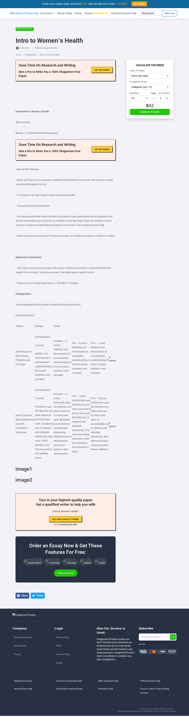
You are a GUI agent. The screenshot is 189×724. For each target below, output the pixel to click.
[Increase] (167, 98)
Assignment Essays (23, 637)
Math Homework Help (108, 681)
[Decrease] (154, 98)
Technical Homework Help (123, 13)
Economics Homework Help (69, 681)
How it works (20, 646)
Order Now (139, 4)
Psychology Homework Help (69, 689)
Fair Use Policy (63, 654)
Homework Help (105, 689)
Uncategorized (24, 28)
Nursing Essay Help (23, 689)
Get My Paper (101, 70)
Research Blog (64, 13)
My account (148, 13)
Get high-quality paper (65, 519)
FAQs (58, 646)
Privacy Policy (62, 637)
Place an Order (65, 573)
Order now (169, 13)
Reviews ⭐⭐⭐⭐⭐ (96, 13)
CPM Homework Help (150, 681)
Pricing (78, 13)
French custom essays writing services (154, 691)
